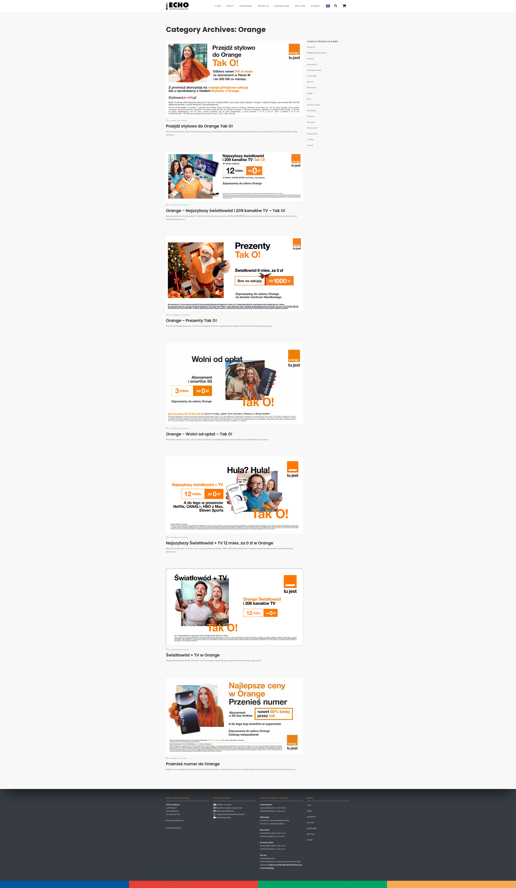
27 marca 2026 (175, 120)
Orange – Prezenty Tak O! (191, 320)
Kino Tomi (310, 834)
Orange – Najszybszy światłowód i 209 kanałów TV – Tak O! (225, 211)
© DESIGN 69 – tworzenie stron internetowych (183, 884)
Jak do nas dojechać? (175, 820)
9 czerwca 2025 (175, 537)
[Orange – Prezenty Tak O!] (234, 273)
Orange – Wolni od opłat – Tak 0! (199, 434)
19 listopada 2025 (176, 315)
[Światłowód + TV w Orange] (234, 607)
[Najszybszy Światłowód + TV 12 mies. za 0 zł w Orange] (234, 495)
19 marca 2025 (175, 758)
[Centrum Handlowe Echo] (177, 6)
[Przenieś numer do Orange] (234, 716)
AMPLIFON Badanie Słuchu (316, 53)
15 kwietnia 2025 (176, 649)
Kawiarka (310, 59)
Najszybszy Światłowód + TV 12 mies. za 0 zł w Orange (219, 543)
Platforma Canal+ (313, 105)
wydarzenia (311, 817)
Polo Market (311, 111)
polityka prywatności (173, 828)
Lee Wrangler (312, 76)
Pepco (309, 99)
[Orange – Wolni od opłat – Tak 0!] (234, 384)
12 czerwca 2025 (176, 428)
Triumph (310, 145)
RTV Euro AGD (312, 128)
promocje (310, 823)
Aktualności (311, 47)
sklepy (309, 811)
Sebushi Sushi (312, 134)
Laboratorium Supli (314, 70)
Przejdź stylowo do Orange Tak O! (199, 126)
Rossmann (311, 122)
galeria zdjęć (311, 828)
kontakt (310, 840)
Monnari (310, 82)
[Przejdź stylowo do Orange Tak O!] (234, 79)
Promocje (310, 116)
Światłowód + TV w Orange (193, 655)
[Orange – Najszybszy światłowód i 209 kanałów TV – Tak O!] (234, 176)
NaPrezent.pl (312, 88)
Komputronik (312, 64)
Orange (184, 120)
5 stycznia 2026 (175, 205)
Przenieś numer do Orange (193, 764)
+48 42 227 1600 (174, 814)
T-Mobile (310, 140)
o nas (309, 805)
